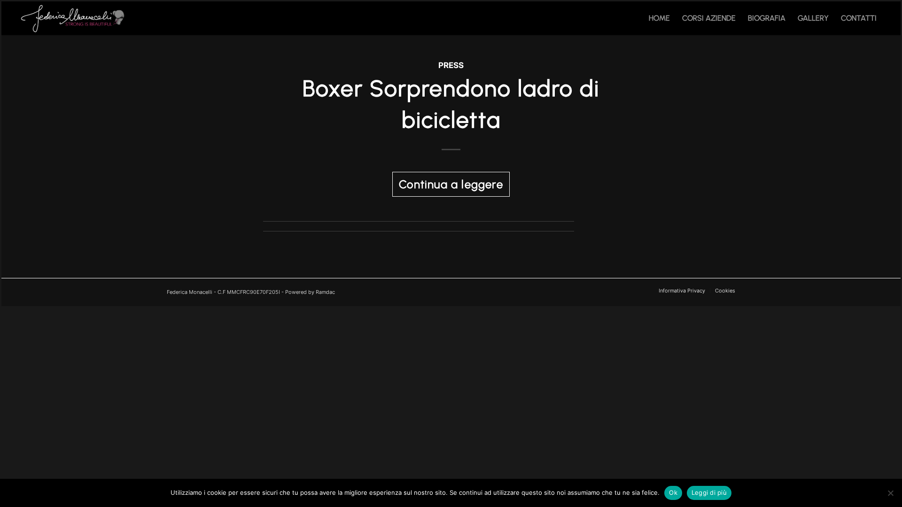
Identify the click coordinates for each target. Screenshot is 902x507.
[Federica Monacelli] (74, 18)
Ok (673, 492)
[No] (890, 493)
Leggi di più (709, 492)
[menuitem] (659, 18)
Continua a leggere (451, 184)
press (451, 65)
